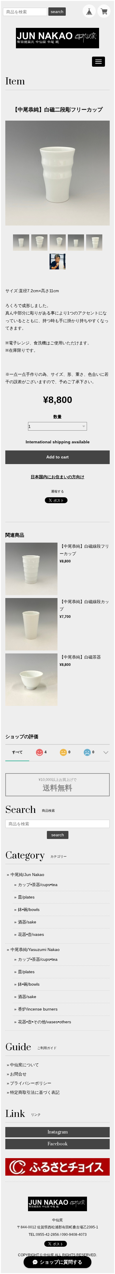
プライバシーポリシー (30, 1083)
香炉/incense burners (38, 1009)
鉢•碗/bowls (29, 909)
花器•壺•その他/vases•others (44, 1021)
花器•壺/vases (31, 934)
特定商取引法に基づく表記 (35, 1092)
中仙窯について (24, 1064)
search (57, 11)
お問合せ (18, 1074)
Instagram (57, 1132)
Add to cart (57, 457)
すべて (17, 752)
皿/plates (26, 897)
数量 (57, 416)
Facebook (57, 1144)
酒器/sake (27, 922)
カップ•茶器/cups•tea (38, 884)
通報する (57, 491)
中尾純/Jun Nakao (27, 874)
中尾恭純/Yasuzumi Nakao (35, 949)
